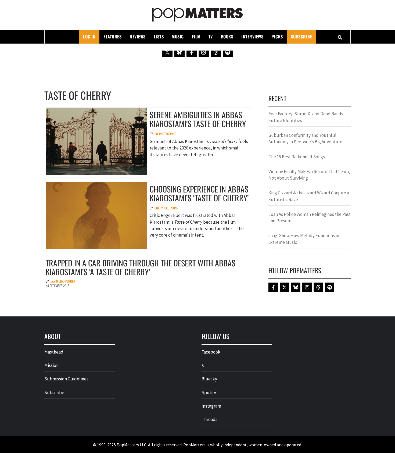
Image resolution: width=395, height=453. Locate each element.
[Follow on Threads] (216, 52)
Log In (89, 36)
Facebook (211, 352)
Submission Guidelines (66, 379)
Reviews (138, 36)
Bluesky (209, 379)
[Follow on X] (167, 52)
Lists (159, 36)
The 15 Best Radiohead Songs (296, 157)
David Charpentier (63, 281)
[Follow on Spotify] (228, 52)
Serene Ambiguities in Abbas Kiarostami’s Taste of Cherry (198, 119)
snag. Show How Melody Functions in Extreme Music (303, 239)
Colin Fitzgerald (165, 133)
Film (196, 36)
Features (112, 36)
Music (178, 36)
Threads (209, 419)
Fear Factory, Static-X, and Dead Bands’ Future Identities (306, 117)
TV (211, 36)
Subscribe (301, 36)
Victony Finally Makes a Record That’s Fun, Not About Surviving (309, 175)
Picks (277, 36)
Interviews (252, 36)
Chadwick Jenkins (166, 208)
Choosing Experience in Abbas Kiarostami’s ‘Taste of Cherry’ (199, 193)
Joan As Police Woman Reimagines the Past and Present (309, 217)
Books (227, 36)
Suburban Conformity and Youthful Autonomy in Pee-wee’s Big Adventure (305, 138)
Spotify (209, 392)
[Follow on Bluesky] (179, 52)
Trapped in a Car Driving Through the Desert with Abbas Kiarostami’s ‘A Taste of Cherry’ (140, 267)
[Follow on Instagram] (204, 52)
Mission (51, 365)
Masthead (53, 352)
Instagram (211, 406)
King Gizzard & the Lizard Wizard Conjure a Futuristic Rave (308, 196)
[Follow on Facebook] (191, 52)
